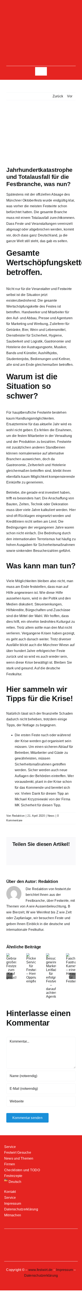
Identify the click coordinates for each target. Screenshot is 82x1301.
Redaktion (18, 815)
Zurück (58, 96)
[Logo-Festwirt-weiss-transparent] (41, 20)
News (51, 815)
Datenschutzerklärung (41, 1275)
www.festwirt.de (40, 1270)
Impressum (64, 1270)
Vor (69, 96)
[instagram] (41, 9)
